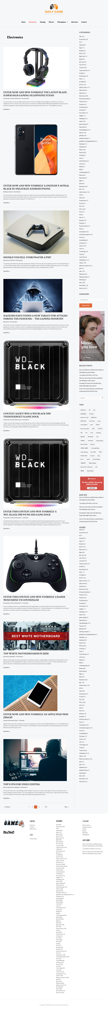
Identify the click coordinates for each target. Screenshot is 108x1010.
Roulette (81, 223)
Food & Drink (82, 107)
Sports (81, 246)
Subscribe (86, 305)
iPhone (81, 152)
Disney (97, 424)
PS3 (80, 209)
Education (82, 93)
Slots (80, 229)
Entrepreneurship (84, 98)
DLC (93, 428)
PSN (100, 452)
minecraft (90, 440)
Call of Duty (92, 421)
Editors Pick (82, 90)
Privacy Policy (33, 839)
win (96, 467)
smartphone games (84, 234)
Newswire (82, 186)
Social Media (82, 240)
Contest (12, 98)
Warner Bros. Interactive (86, 467)
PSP (80, 217)
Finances (81, 104)
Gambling (81, 118)
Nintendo (92, 444)
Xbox (80, 282)
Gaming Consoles (87, 827)
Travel (81, 254)
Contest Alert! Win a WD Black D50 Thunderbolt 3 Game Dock (27, 415)
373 (46, 807)
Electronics (18, 98)
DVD (80, 79)
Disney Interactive (84, 429)
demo (91, 425)
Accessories (6, 98)
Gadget (81, 115)
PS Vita (81, 203)
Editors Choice (83, 87)
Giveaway (90, 436)
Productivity (82, 200)
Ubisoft (83, 463)
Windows (81, 274)
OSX (80, 195)
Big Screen (82, 56)
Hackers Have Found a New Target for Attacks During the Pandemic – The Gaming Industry (35, 317)
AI (79, 42)
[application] (67, 22)
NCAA (80, 183)
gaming (81, 135)
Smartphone (82, 231)
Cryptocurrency (83, 70)
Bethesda (83, 421)
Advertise (32, 825)
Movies (81, 175)
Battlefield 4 (94, 417)
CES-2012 (82, 65)
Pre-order (93, 452)
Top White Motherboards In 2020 (26, 653)
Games (81, 132)
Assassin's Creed (84, 417)
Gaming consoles (83, 138)
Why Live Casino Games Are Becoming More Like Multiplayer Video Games (91, 379)
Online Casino (82, 192)
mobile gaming (83, 172)
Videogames (82, 260)
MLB (80, 169)
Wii (80, 268)
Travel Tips (82, 257)
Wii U (80, 271)
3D (89, 410)
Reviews (81, 220)
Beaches (81, 50)
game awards (83, 124)
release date (83, 456)
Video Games (92, 463)
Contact (32, 827)
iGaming (81, 147)
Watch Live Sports (84, 265)
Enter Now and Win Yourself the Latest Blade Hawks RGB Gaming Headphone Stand (35, 94)
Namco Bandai (83, 444)
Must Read (82, 178)
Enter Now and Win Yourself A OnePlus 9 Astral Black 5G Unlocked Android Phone (36, 187)
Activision (83, 413)
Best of (5, 787)
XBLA (82, 470)
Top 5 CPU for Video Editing (21, 784)
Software (82, 243)
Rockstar (92, 456)
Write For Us (33, 829)
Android (5, 192)
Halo (97, 437)
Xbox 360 (81, 285)
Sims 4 (82, 459)
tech (80, 248)
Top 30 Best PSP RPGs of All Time (88, 375)
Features (81, 101)
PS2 (80, 206)
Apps (80, 48)
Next (67, 807)
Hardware (12, 656)
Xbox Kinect (90, 471)
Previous (6, 807)
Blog (80, 59)
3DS (80, 36)
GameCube (82, 127)
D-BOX (81, 73)
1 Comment (25, 517)
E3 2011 (81, 84)
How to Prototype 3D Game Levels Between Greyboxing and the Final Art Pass (91, 389)
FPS (86, 433)
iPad (16, 720)
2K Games (83, 410)
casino (99, 421)
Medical (81, 166)
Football (81, 110)
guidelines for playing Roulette (87, 141)
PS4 (11, 260)
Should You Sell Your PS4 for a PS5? (27, 257)
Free (91, 432)
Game (81, 121)
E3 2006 (81, 82)
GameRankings (83, 130)
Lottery (81, 164)
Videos (81, 263)
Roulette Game (83, 226)
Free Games (82, 113)
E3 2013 (100, 428)
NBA (80, 181)
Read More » (6, 109)
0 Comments (25, 98)
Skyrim (88, 459)
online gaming (84, 452)
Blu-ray (81, 62)
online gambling (95, 448)
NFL (80, 189)
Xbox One (81, 288)
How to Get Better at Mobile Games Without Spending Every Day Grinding (91, 371)
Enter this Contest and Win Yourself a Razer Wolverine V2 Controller (34, 598)
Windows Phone (83, 277)
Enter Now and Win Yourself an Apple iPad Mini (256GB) (35, 716)
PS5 (13, 260)
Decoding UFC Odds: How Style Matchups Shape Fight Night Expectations (90, 384)
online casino (84, 448)
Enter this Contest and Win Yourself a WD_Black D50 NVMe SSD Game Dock (30, 513)
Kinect (83, 440)
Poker (80, 198)
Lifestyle (81, 155)
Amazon (91, 414)
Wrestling (82, 280)
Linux (80, 158)
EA (81, 432)
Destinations (82, 76)
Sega (98, 456)
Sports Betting (96, 459)
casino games (83, 424)
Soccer (81, 237)
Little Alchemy (83, 161)
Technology (82, 251)
